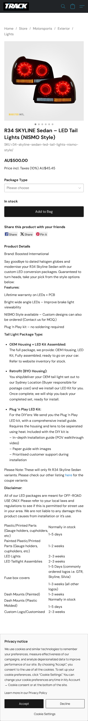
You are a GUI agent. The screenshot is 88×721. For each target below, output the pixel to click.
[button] (16, 6)
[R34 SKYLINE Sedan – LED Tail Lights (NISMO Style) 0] (44, 81)
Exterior (64, 28)
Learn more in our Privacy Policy (25, 693)
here (68, 475)
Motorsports (42, 28)
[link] (44, 712)
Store (23, 28)
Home (8, 28)
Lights (9, 34)
